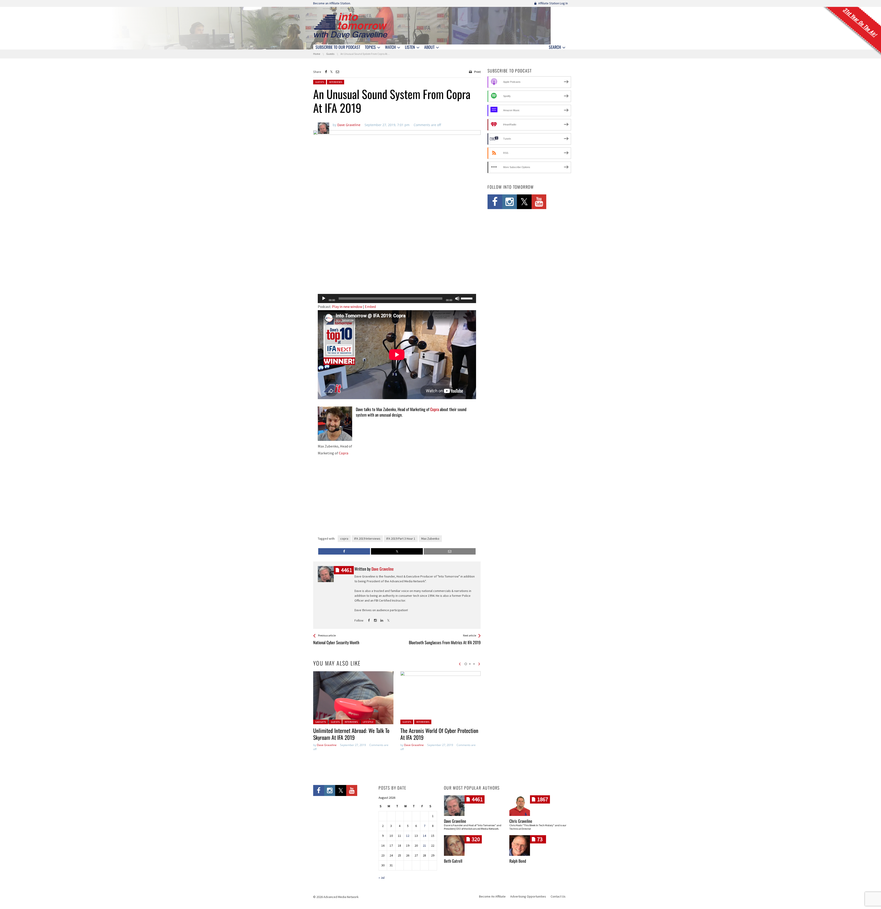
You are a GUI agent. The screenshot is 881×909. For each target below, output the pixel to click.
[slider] (467, 298)
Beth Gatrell (453, 861)
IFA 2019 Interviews (367, 538)
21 (424, 845)
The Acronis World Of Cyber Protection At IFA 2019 (439, 733)
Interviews (335, 82)
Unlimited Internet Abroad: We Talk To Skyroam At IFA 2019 (351, 733)
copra (344, 538)
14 (424, 836)
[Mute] (457, 298)
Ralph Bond (517, 861)
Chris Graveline (520, 821)
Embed (370, 306)
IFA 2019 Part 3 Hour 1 (400, 538)
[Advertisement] (397, 278)
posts (346, 570)
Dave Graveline (327, 745)
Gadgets (320, 722)
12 (407, 836)
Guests (319, 82)
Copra (343, 453)
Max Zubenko (430, 538)
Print (477, 72)
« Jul (382, 878)
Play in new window (347, 306)
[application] (397, 298)
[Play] (323, 298)
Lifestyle (368, 722)
